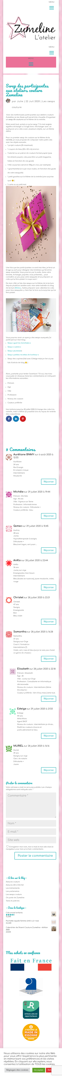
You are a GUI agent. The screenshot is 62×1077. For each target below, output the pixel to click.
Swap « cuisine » (14, 347)
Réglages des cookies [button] (17, 1070)
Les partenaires (12, 891)
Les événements (13, 888)
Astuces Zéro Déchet (15, 885)
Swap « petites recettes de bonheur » (23, 355)
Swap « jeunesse (14, 351)
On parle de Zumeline (15, 898)
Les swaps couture (14, 894)
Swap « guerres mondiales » (19, 343)
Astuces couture (13, 882)
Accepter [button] (38, 1070)
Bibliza (18, 288)
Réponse (49, 481)
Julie (20, 101)
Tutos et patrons (12, 901)
